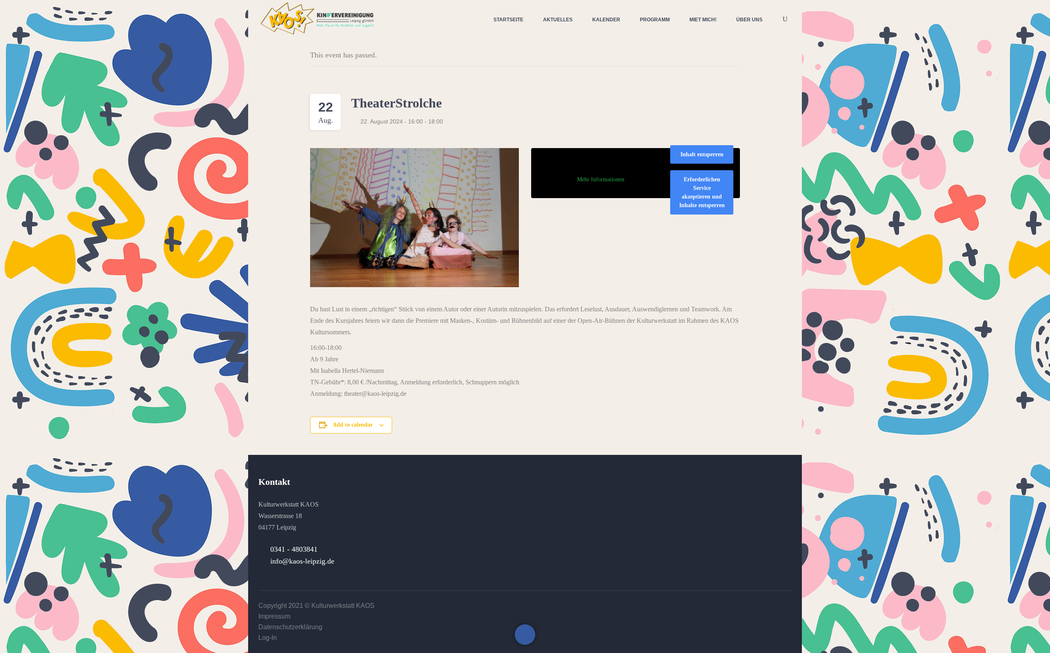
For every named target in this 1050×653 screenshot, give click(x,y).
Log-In (267, 637)
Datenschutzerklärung (290, 626)
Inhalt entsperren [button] (702, 154)
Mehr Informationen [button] (600, 179)
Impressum (274, 616)
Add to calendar (353, 425)
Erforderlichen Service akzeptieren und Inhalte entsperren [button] (702, 192)
